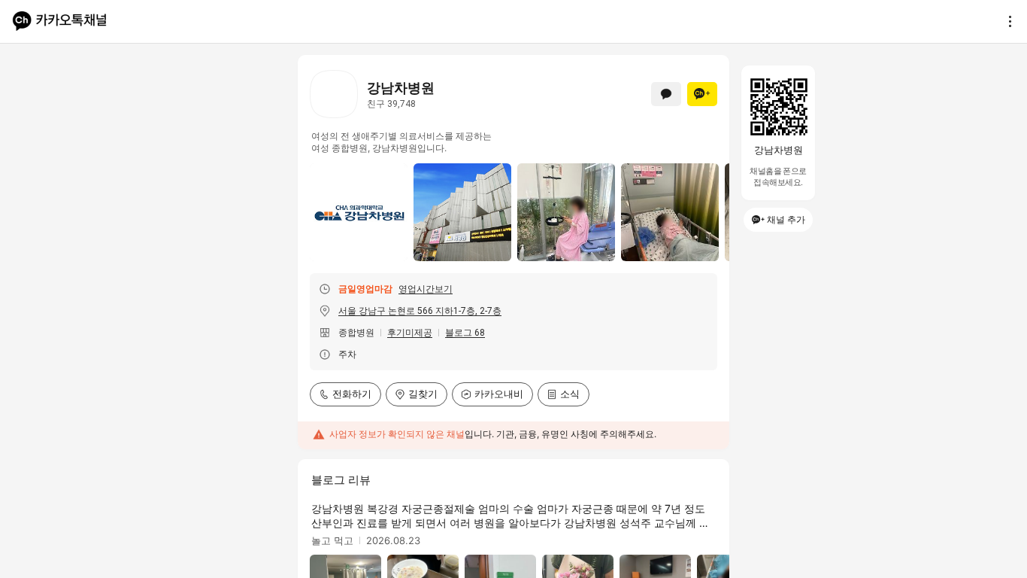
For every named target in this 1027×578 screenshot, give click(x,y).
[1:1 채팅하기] (666, 94)
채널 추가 (786, 219)
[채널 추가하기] (702, 94)
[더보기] (1006, 21)
